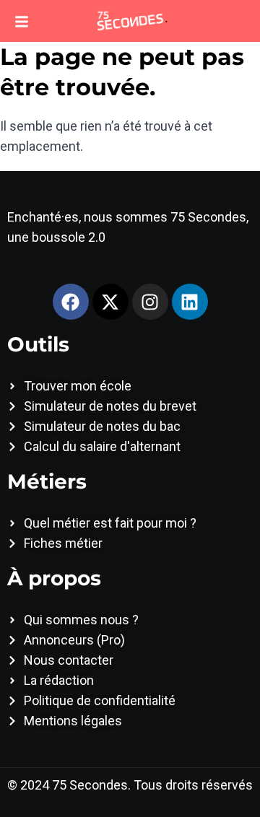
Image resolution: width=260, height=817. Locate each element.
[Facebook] (71, 302)
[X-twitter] (110, 302)
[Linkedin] (190, 302)
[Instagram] (150, 302)
